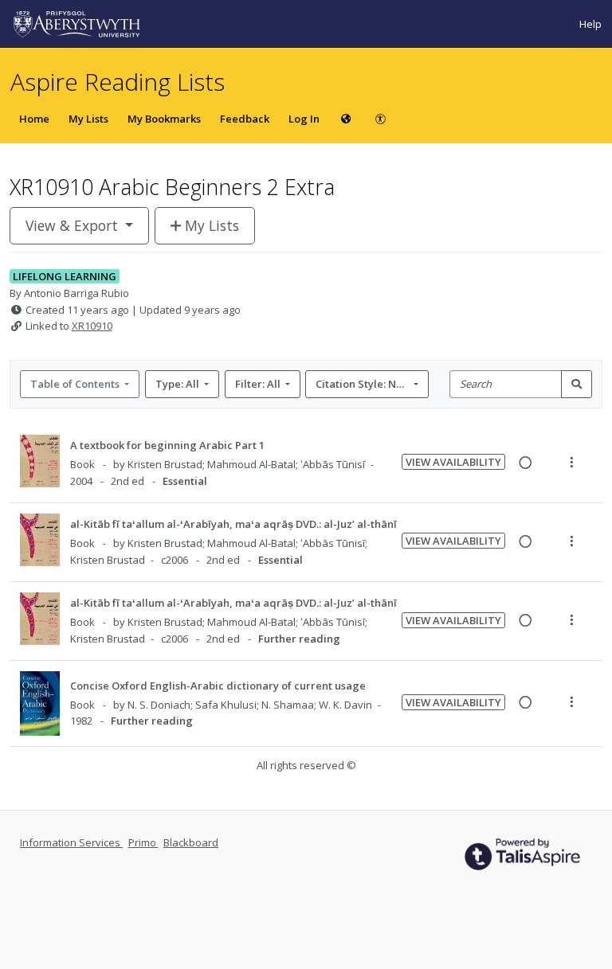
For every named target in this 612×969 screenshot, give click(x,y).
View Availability (453, 462)
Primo (143, 842)
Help (590, 24)
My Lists (88, 118)
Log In (304, 118)
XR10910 (92, 325)
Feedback (244, 118)
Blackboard (190, 842)
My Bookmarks (164, 118)
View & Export (72, 225)
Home (34, 118)
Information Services (71, 842)
